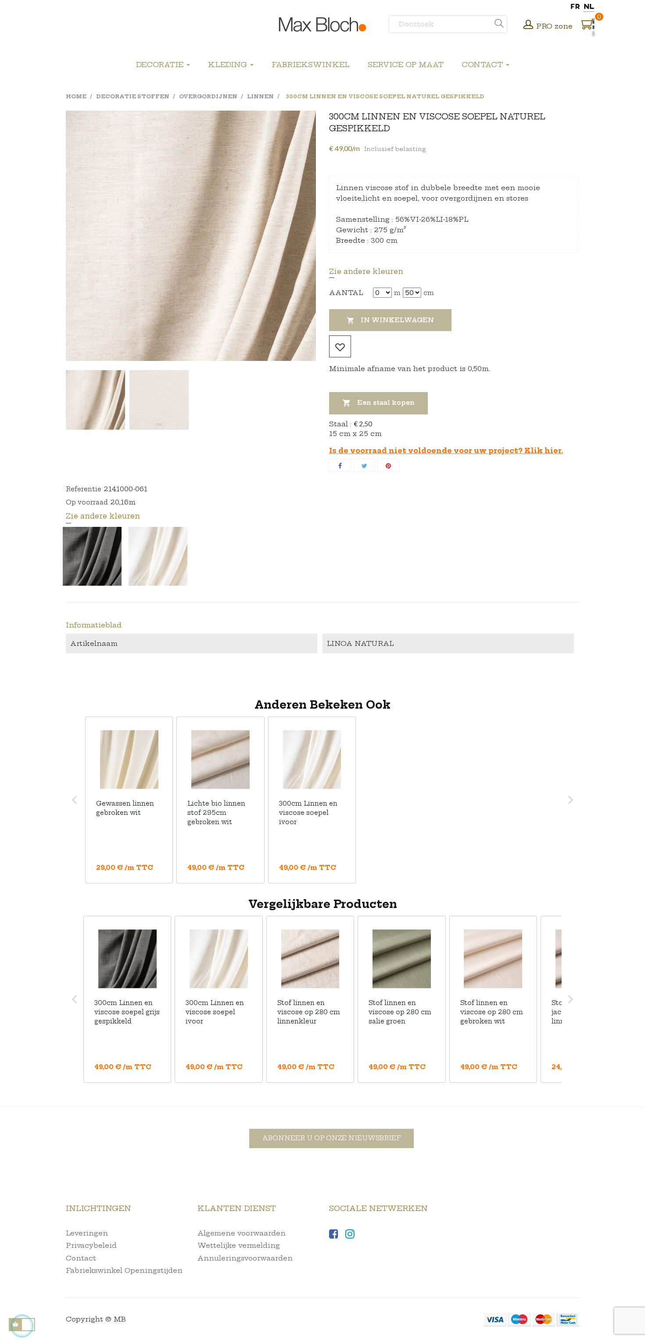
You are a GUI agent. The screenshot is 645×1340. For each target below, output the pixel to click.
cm (428, 293)
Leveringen (87, 1233)
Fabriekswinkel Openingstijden (124, 1270)
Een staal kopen (378, 403)
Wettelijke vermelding (238, 1245)
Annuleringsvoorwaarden (245, 1258)
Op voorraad (87, 502)
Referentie (83, 489)
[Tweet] (364, 465)
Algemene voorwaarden (241, 1233)
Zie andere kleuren (366, 271)
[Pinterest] (388, 465)
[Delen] (340, 465)
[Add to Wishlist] (340, 346)
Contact (81, 1258)
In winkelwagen (390, 320)
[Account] (528, 25)
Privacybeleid (91, 1245)
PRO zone (554, 26)
